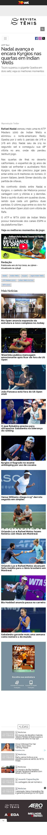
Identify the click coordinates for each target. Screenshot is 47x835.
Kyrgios (24, 276)
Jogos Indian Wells (37, 276)
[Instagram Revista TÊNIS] (40, 38)
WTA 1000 (6, 285)
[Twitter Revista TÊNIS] (43, 38)
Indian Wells (14, 276)
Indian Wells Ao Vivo (26, 280)
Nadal (5, 276)
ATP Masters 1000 (9, 280)
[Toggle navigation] (5, 38)
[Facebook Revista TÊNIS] (36, 38)
